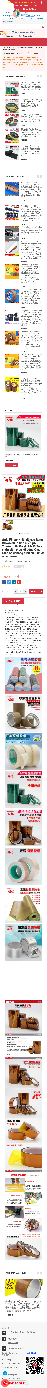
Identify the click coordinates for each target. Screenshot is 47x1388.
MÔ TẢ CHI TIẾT (13, 601)
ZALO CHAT (30, 1353)
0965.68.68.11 (13, 1342)
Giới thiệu (8, 1359)
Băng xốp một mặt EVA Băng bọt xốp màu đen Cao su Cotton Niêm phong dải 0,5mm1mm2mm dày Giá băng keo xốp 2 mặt (31, 103)
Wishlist (25, 6)
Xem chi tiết (11, 465)
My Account (14, 6)
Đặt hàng (38, 591)
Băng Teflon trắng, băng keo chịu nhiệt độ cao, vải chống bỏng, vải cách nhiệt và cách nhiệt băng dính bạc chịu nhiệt (31, 230)
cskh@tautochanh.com (16, 1348)
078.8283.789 (12, 1339)
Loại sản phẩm (9, 21)
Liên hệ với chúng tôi (12, 1378)
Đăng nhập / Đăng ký (30, 9)
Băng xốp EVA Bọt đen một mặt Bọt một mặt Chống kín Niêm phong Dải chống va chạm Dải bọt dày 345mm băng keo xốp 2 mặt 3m (31, 132)
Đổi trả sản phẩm (11, 1374)
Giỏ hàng (15, 9)
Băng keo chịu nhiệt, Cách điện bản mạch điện (21, 455)
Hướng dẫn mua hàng (12, 1363)
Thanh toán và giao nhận (12, 1369)
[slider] (6, 566)
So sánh (35, 6)
